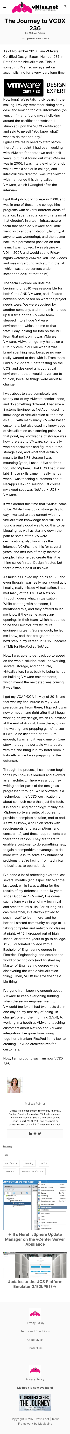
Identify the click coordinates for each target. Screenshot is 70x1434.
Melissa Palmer (37, 33)
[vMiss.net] (35, 7)
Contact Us (35, 1348)
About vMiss (35, 1339)
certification (11, 1163)
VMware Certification (32, 1171)
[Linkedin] (30, 1133)
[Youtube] (35, 1133)
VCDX (44, 1163)
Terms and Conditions (35, 1331)
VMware (9, 1171)
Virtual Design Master (38, 563)
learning (7, 1146)
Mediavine (45, 1423)
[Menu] (5, 7)
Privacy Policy (35, 1323)
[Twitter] (39, 1133)
